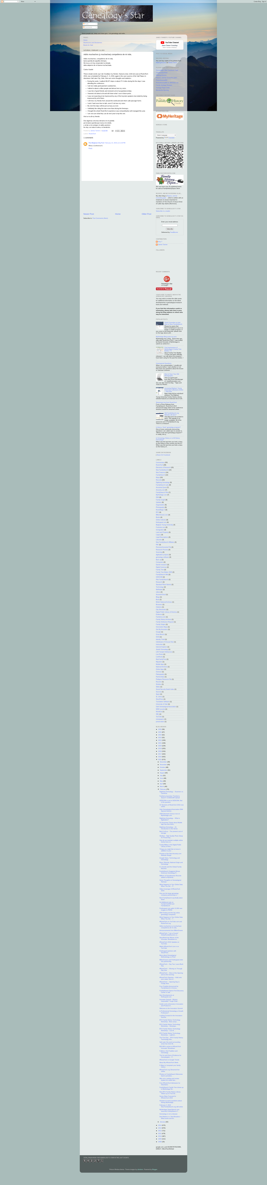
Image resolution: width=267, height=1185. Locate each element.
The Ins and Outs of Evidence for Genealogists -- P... (170, 1056)
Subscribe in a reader (163, 211)
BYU (157, 512)
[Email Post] (112, 130)
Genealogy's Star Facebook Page (167, 70)
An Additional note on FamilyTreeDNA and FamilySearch (166, 903)
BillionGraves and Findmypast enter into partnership (171, 960)
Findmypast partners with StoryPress (167, 951)
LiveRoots (159, 657)
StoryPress (159, 699)
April (161, 784)
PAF (157, 544)
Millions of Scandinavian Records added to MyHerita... (170, 876)
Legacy (158, 534)
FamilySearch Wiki (162, 574)
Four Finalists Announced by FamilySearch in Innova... (168, 987)
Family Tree (160, 569)
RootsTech (92, 133)
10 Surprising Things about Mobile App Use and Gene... (170, 823)
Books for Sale (88, 45)
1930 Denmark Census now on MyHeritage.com (169, 814)
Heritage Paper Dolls (163, 87)
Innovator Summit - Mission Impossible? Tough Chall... (169, 1000)
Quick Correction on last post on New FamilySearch (173, 323)
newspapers (160, 719)
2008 (160, 1142)
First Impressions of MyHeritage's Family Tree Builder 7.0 (172, 349)
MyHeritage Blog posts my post (166, 336)
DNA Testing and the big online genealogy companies (169, 913)
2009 (160, 1139)
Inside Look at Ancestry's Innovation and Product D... (171, 1004)
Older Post (146, 214)
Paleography (160, 674)
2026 (160, 729)
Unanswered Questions (163, 363)
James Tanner (163, 244)
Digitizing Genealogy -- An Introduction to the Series (168, 828)
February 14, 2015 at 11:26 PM (115, 143)
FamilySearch (160, 475)
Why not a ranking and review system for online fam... (169, 1079)
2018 (160, 751)
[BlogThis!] (118, 131)
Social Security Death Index (165, 689)
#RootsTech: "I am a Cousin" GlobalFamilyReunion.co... (168, 934)
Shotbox (158, 684)
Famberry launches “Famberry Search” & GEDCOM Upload (169, 797)
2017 (160, 754)
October (163, 767)
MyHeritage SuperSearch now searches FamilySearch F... (169, 1110)
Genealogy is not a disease (168, 1114)
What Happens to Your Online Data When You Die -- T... (171, 918)
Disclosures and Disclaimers (92, 42)
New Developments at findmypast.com (166, 996)
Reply (90, 148)
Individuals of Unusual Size (165, 642)
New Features (160, 472)
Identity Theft (160, 639)
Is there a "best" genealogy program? (168, 427)
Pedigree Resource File (163, 679)
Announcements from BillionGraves (171, 930)
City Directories (161, 609)
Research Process (162, 549)
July (161, 775)
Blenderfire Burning (162, 90)
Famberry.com (161, 617)
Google (158, 632)
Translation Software (162, 701)
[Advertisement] (117, 197)
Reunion (158, 682)
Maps (158, 477)
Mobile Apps (160, 664)
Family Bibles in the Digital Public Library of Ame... (170, 845)
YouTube (159, 716)
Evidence (159, 614)
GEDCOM (159, 577)
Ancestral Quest (161, 487)
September (164, 770)
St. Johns (159, 696)
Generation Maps (161, 627)
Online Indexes (161, 520)
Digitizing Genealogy (162, 482)
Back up (158, 559)
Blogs (158, 597)
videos (158, 592)
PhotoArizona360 (161, 80)
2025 (160, 732)
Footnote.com (160, 527)
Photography (160, 507)
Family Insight (160, 500)
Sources (158, 692)
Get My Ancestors (162, 629)
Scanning (159, 552)
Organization (160, 505)
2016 (160, 756)
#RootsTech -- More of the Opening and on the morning (171, 973)
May (161, 781)
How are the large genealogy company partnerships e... (169, 894)
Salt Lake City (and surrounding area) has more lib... (169, 1043)
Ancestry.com (160, 490)
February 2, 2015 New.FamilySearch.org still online (171, 1106)
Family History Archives (163, 619)
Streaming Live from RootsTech (166, 402)
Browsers (159, 604)
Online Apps (160, 669)
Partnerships (160, 677)
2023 (160, 737)
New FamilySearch (162, 470)
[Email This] (116, 131)
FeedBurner (174, 232)
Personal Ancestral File (163, 547)
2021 (160, 743)
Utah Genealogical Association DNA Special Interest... (171, 810)
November (163, 764)
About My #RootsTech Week (168, 1062)
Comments (88, 27)
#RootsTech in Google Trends (169, 1060)
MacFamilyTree (161, 659)
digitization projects (162, 554)
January (163, 1122)
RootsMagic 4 (160, 510)
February (163, 789)
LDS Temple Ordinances (164, 652)
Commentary (160, 462)
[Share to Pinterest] (124, 131)
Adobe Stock (172, 62)
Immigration (160, 530)
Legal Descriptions (162, 537)
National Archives (161, 667)
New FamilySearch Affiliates (165, 542)
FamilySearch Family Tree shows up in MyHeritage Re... (171, 1088)
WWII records (160, 709)
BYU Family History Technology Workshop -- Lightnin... (169, 1034)
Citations (159, 607)
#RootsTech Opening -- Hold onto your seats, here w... (170, 978)
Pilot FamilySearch (162, 579)
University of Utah (162, 704)
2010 (160, 1136)
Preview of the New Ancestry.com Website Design (170, 854)
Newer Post (88, 214)
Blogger (154, 1169)
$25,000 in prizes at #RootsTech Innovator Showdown (170, 1047)
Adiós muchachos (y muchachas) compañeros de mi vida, (170, 927)
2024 (160, 735)
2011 (160, 1133)
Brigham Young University (164, 525)
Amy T (160, 241)
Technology (160, 587)
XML (157, 714)
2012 (160, 1130)
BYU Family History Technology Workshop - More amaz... (169, 1020)
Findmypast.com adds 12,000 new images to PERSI (170, 909)
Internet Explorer (161, 647)
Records (158, 480)
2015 (160, 759)
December (163, 762)
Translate (171, 138)
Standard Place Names (163, 584)
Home (85, 40)
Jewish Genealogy (162, 649)
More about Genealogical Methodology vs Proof (167, 956)
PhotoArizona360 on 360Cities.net (167, 82)
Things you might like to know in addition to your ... (170, 850)
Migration (159, 662)
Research (159, 582)
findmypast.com (161, 522)
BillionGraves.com (162, 515)
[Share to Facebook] (122, 131)
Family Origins (160, 624)
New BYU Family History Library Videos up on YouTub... (170, 1092)
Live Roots (159, 654)
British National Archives (164, 602)
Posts (86, 24)
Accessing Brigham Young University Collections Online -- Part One (173, 389)
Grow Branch (160, 634)
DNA (157, 497)
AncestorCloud (161, 594)
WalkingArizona (161, 62)
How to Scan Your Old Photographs (171, 375)
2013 (160, 1128)
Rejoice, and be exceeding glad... (167, 77)
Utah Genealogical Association (166, 706)
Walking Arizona (161, 75)
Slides (158, 687)
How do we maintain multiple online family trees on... (171, 841)
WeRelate (159, 589)
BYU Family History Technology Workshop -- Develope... (169, 1025)
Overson (159, 672)
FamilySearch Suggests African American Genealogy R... (169, 872)
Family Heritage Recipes (164, 85)
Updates (158, 502)
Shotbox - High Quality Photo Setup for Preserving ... (171, 836)
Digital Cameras (161, 567)
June (162, 778)
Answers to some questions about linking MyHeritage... (170, 1101)
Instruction (159, 644)
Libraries (159, 539)
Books (158, 517)
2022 (160, 740)
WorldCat (159, 711)
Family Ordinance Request (165, 622)
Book (157, 599)
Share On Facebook (163, 455)
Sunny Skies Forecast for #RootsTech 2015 (167, 1097)
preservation (160, 721)
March (162, 786)
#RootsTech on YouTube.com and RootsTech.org (170, 922)
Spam (158, 694)
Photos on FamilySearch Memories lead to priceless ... (171, 1075)
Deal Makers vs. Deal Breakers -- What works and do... (170, 1117)
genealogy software (162, 557)
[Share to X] (120, 131)
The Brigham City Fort (96, 143)
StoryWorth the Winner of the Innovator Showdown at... (169, 938)
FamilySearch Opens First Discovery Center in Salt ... (171, 991)
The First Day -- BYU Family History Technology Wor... (171, 1038)
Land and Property (162, 532)
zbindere (140, 1169)
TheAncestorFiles (162, 72)
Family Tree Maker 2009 (164, 572)
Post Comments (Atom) (100, 218)
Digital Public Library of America (166, 612)
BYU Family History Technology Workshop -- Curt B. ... (169, 1029)
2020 (160, 746)
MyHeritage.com (161, 495)
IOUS (157, 637)
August (162, 773)
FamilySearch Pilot (162, 492)
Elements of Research (163, 467)
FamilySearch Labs (162, 485)
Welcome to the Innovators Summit (171, 1008)
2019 (160, 748)
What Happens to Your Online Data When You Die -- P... (171, 885)
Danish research (161, 564)
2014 (160, 1125)
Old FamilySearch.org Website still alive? (171, 414)
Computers (159, 562)
